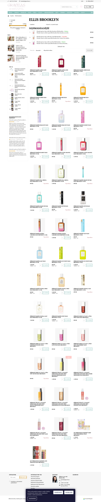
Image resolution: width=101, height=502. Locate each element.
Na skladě (13, 20)
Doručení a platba (35, 486)
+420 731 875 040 (13, 1)
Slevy (83, 12)
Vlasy (40, 12)
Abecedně (38, 50)
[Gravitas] (16, 6)
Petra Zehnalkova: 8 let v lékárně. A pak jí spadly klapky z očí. (21, 38)
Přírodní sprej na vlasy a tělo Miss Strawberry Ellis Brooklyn (52, 31)
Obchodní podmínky (35, 478)
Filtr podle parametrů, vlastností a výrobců (17, 28)
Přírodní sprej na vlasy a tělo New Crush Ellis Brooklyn (52, 36)
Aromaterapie (48, 12)
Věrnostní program (35, 476)
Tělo (34, 12)
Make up (23, 12)
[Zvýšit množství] (42, 73)
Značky (76, 12)
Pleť (29, 12)
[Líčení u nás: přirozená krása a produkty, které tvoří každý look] (11, 48)
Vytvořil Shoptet (88, 498)
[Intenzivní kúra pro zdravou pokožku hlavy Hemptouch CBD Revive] (11, 58)
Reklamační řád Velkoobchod (37, 484)
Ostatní (69, 12)
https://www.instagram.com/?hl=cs (65, 485)
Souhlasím (68, 492)
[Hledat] (77, 6)
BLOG (9, 35)
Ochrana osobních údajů (36, 480)
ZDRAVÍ (16, 12)
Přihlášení (90, 1)
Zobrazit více (61, 46)
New (12, 21)
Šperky (63, 12)
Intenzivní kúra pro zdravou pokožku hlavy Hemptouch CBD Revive (22, 58)
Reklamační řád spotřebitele (37, 482)
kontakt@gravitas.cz (25, 1)
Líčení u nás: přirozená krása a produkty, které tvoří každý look (21, 48)
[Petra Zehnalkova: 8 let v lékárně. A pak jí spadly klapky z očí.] (11, 38)
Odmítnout (58, 492)
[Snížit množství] (42, 75)
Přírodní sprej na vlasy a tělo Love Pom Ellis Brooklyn (51, 42)
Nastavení (32, 498)
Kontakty (33, 488)
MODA (10, 12)
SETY (57, 12)
